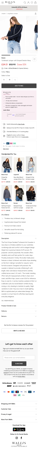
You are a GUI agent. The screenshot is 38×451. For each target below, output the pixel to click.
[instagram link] (16, 439)
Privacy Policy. (21, 377)
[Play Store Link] (18, 430)
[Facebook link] (21, 439)
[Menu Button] (2, 2)
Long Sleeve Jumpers (12, 13)
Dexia (3, 56)
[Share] (34, 13)
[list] (18, 35)
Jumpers (3, 13)
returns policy (25, 139)
